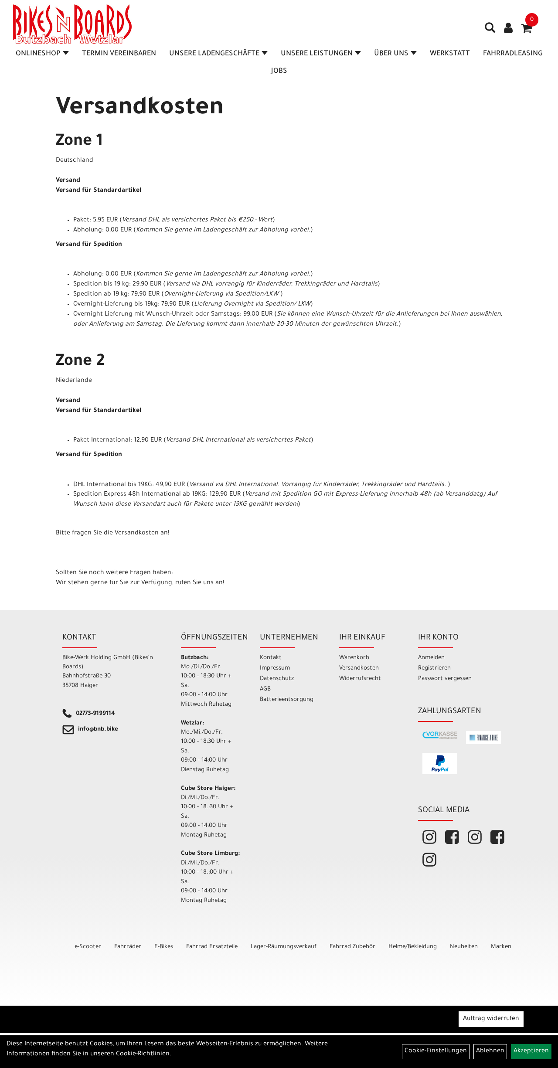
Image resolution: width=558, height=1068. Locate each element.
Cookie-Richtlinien (143, 1054)
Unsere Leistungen (317, 54)
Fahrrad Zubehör (352, 947)
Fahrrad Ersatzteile (212, 947)
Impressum (275, 668)
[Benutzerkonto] (508, 29)
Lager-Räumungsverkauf (283, 947)
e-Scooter (88, 947)
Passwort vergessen (445, 679)
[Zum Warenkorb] (526, 31)
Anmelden (431, 658)
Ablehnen (490, 1051)
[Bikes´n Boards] (72, 24)
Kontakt (271, 658)
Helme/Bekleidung (412, 947)
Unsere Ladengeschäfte (214, 54)
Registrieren (434, 668)
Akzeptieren (531, 1051)
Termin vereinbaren (119, 54)
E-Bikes (163, 947)
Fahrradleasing (513, 54)
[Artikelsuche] (490, 31)
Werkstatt (450, 54)
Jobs (279, 71)
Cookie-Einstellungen (436, 1051)
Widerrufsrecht (360, 679)
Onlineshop (38, 54)
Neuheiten (464, 947)
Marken (501, 947)
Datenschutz (277, 679)
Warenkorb (354, 658)
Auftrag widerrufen (491, 1019)
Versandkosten (359, 668)
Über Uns (391, 54)
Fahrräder (127, 947)
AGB (265, 689)
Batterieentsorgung (286, 700)
